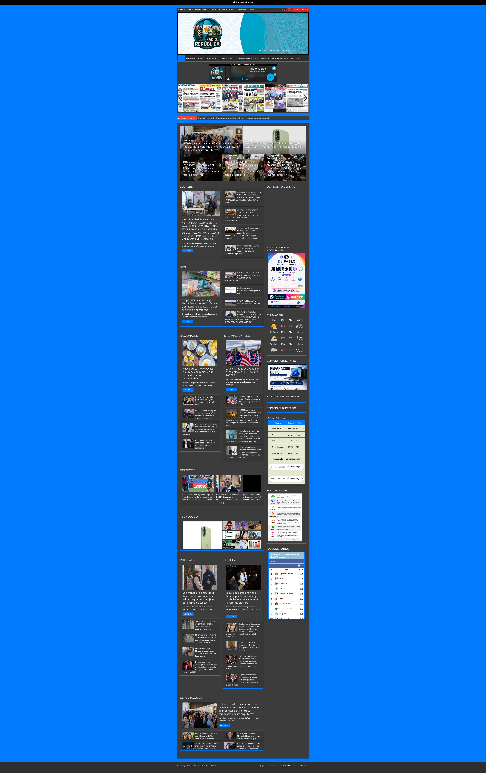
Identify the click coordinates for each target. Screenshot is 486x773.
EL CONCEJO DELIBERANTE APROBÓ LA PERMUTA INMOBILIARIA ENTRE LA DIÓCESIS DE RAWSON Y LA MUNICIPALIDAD (242, 215)
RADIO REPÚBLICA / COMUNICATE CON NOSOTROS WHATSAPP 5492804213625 (225, 10)
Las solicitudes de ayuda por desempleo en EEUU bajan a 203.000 (242, 372)
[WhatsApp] (284, 9)
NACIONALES (189, 335)
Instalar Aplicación (244, 2)
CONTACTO (298, 58)
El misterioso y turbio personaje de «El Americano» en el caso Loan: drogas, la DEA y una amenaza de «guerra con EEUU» (200, 667)
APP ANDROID (214, 58)
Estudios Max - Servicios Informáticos (295, 766)
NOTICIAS (228, 58)
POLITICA (229, 560)
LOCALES (191, 58)
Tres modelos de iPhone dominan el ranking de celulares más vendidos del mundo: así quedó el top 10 (274, 147)
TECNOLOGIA (189, 516)
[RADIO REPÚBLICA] (243, 33)
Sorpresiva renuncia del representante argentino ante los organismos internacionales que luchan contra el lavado (242, 680)
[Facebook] (282, 9)
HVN (201, 58)
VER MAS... (187, 251)
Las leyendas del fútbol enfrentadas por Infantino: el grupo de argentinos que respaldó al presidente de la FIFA (220, 499)
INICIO (181, 58)
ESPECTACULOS (191, 697)
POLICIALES (188, 560)
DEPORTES (187, 470)
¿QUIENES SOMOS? (282, 58)
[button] (305, 98)
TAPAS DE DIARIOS (245, 58)
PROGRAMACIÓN (263, 58)
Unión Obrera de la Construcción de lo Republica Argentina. (248, 290)
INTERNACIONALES (236, 335)
